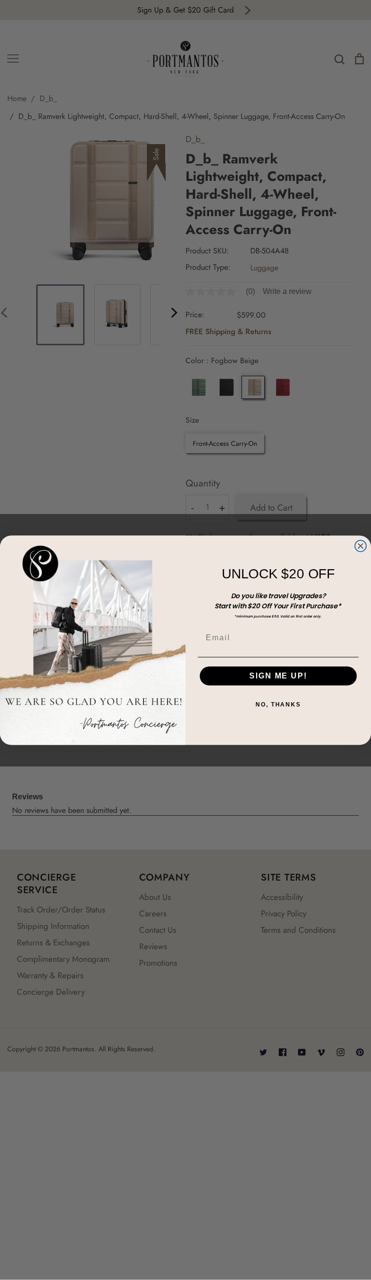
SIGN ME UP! (278, 676)
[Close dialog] (361, 546)
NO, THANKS (278, 704)
